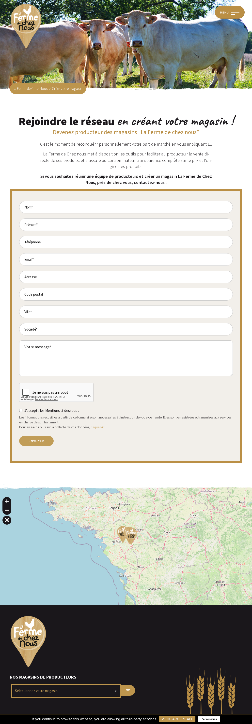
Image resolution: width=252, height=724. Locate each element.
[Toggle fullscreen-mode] (6, 520)
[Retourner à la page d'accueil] (26, 47)
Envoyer (36, 441)
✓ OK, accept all (177, 719)
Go (128, 690)
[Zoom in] (6, 501)
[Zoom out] (6, 510)
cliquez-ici (98, 427)
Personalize (209, 719)
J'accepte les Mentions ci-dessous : (51, 410)
